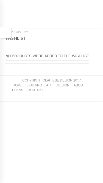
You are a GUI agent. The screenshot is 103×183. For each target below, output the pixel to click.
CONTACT (35, 90)
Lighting (34, 85)
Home (18, 85)
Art (49, 85)
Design (63, 85)
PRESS (17, 90)
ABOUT (79, 85)
